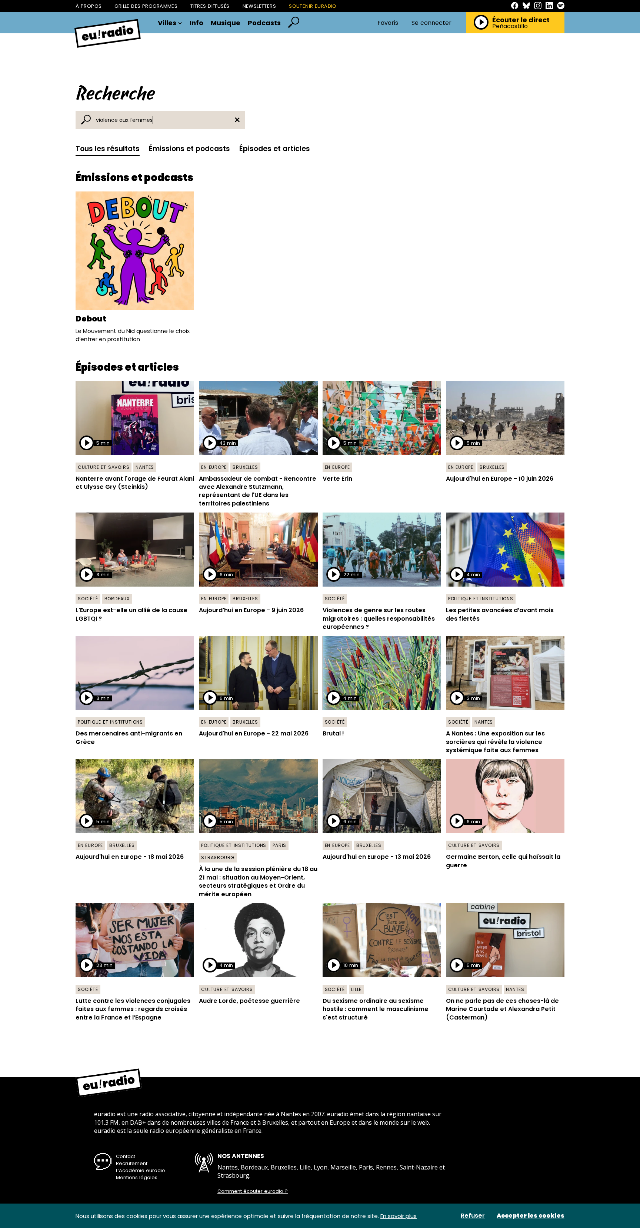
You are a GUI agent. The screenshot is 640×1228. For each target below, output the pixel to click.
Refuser (473, 1216)
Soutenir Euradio (313, 6)
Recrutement (131, 1163)
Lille (356, 989)
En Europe (213, 467)
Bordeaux (117, 598)
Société (88, 598)
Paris (279, 845)
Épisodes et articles (274, 149)
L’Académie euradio (140, 1170)
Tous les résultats (108, 149)
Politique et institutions (480, 598)
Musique (225, 23)
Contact (125, 1156)
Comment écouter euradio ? (252, 1191)
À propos (88, 6)
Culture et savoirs (103, 467)
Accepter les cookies (530, 1216)
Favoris (387, 23)
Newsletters (259, 6)
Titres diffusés (209, 6)
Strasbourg (217, 857)
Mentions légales (136, 1177)
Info (196, 23)
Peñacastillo (510, 26)
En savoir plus (398, 1216)
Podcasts (264, 23)
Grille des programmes (145, 6)
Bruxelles (245, 467)
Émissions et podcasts (189, 149)
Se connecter (431, 23)
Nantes (145, 467)
